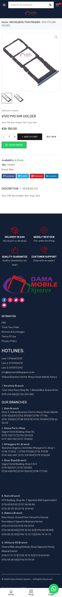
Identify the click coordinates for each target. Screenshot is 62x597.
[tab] (29, 189)
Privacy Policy (9, 341)
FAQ (4, 322)
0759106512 (16, 363)
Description (10, 188)
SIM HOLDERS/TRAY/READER (24, 22)
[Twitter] (16, 300)
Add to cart (31, 136)
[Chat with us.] (54, 589)
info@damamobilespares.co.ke (18, 372)
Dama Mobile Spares (20, 579)
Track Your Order (10, 327)
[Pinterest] (22, 300)
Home (5, 22)
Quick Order (16, 145)
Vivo (11, 169)
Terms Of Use (9, 336)
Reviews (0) (30, 188)
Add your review (10, 110)
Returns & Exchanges (13, 332)
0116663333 (15, 358)
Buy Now (51, 136)
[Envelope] (4, 305)
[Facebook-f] (4, 300)
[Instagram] (10, 300)
